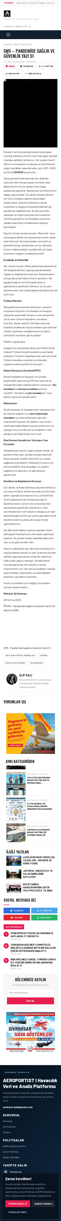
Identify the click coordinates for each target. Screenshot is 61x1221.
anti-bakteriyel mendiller (20, 655)
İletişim (6, 1132)
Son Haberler (9, 1126)
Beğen (12, 66)
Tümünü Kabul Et (17, 1203)
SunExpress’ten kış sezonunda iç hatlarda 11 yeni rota (32, 935)
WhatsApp (14, 73)
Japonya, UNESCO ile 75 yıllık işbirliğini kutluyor (38, 873)
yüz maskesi (36, 663)
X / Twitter (47, 66)
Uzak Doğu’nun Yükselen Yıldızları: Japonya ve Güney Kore (38, 860)
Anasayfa (8, 1121)
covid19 (43, 655)
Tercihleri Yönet (17, 1212)
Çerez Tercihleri (11, 1157)
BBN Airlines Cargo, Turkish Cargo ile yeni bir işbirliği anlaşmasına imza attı (33, 962)
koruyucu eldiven (15, 663)
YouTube (18, 917)
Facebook (28, 66)
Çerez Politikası (10, 1151)
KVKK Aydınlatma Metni (14, 1146)
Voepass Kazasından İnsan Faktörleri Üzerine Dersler (38, 827)
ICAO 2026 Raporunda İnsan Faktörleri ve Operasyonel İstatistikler (39, 776)
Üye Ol (30, 1000)
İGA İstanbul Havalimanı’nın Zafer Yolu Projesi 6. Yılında (37, 887)
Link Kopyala (34, 73)
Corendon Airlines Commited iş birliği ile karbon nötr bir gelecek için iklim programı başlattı (33, 947)
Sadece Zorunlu (43, 1203)
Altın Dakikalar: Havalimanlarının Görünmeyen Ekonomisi (39, 801)
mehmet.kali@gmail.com (18, 1107)
